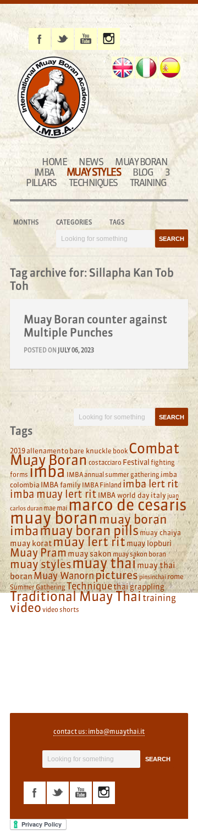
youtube (86, 39)
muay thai (104, 563)
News (91, 161)
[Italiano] (146, 67)
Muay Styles (94, 172)
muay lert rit (89, 541)
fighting (163, 462)
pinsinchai (152, 577)
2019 (17, 450)
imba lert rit (150, 483)
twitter (63, 39)
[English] (123, 67)
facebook (40, 39)
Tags (116, 222)
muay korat (31, 543)
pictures (116, 575)
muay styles (40, 564)
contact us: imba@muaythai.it (99, 731)
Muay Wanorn (64, 576)
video (25, 607)
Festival (136, 462)
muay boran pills (89, 530)
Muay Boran (141, 161)
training (159, 597)
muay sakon (90, 554)
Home (54, 161)
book (120, 451)
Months (25, 222)
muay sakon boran (139, 554)
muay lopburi (149, 543)
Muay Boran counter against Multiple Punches (95, 325)
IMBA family (61, 484)
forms (19, 474)
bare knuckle (90, 450)
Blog (143, 172)
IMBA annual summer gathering (113, 474)
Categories (74, 222)
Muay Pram (38, 552)
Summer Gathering (37, 587)
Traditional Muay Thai (75, 596)
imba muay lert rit (53, 494)
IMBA (44, 172)
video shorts (60, 609)
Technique (89, 586)
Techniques (93, 182)
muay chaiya (160, 532)
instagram (109, 39)
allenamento (47, 450)
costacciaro (105, 462)
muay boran (54, 518)
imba (47, 471)
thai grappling (138, 587)
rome (175, 576)
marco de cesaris (127, 505)
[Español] (170, 67)
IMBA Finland (102, 485)
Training (148, 182)
